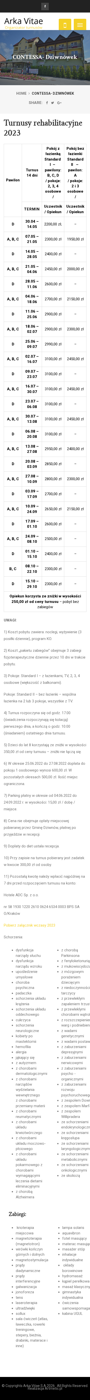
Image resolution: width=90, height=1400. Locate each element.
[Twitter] (52, 103)
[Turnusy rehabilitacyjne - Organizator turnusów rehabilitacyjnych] (24, 25)
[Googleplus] (59, 103)
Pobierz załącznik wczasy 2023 (29, 925)
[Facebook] (47, 103)
